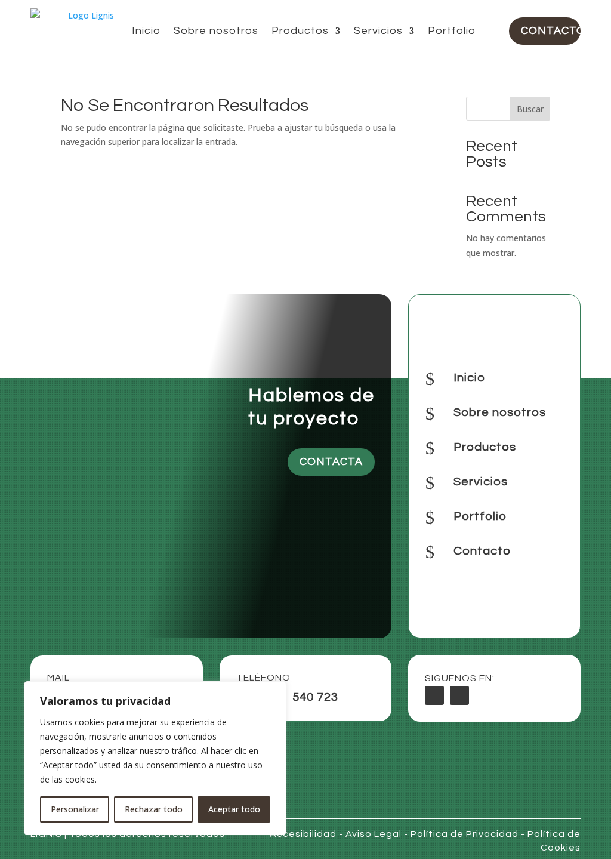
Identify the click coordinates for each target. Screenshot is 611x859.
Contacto (551, 30)
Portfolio (452, 30)
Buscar (530, 109)
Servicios (378, 30)
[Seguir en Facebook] (434, 695)
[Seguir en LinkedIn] (459, 695)
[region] (155, 758)
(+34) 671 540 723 (287, 697)
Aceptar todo (234, 809)
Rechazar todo (154, 809)
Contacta (331, 461)
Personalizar (75, 809)
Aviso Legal (373, 834)
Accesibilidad (303, 834)
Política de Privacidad (465, 834)
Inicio (146, 30)
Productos (300, 30)
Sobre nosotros (216, 30)
